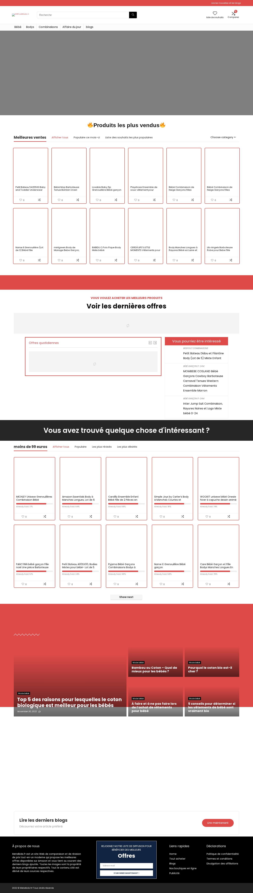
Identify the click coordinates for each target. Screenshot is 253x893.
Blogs (172, 863)
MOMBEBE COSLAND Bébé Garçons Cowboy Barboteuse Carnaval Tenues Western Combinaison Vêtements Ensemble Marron (203, 381)
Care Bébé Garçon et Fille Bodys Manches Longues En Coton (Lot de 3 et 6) (216, 567)
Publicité (174, 873)
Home (173, 854)
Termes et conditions (219, 858)
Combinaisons (48, 27)
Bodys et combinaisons (195, 348)
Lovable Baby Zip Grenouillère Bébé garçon (106, 188)
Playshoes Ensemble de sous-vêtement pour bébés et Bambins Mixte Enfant (143, 191)
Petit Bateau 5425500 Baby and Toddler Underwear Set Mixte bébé (30, 189)
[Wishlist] (215, 13)
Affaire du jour (71, 27)
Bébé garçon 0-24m (193, 366)
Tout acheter (177, 858)
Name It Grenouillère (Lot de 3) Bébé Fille (29, 249)
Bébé (17, 27)
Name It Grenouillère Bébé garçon (170, 565)
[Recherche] (133, 15)
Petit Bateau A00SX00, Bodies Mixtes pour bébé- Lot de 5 (79, 565)
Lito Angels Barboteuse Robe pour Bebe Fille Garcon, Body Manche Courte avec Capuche (220, 251)
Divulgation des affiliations (222, 863)
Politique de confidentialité (223, 854)
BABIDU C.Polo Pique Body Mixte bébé (106, 249)
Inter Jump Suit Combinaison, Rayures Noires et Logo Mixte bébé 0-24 (203, 408)
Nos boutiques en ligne (183, 868)
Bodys (30, 27)
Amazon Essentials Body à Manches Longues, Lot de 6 (78, 498)
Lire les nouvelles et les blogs (226, 3)
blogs (89, 27)
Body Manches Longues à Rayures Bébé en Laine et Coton (183, 250)
